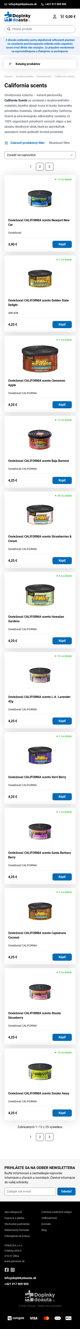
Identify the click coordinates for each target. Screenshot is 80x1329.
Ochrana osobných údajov (56, 1211)
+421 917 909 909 (16, 1284)
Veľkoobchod (49, 1218)
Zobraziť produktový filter (27, 143)
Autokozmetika (24, 76)
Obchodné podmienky (17, 1224)
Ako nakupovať (13, 1211)
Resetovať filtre (59, 143)
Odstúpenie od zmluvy (17, 1236)
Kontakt (46, 1224)
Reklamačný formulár (16, 1230)
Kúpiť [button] (62, 244)
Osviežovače (44, 76)
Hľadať (70, 29)
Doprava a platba (14, 1218)
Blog (44, 1230)
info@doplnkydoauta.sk (20, 1278)
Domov (8, 76)
